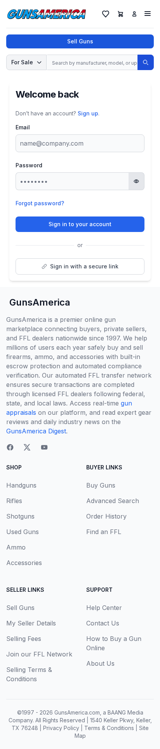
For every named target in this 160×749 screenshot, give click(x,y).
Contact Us (102, 623)
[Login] (134, 14)
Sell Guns (80, 41)
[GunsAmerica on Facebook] (10, 447)
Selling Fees (23, 638)
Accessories (24, 563)
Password (29, 165)
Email (23, 127)
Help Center (104, 608)
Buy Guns (100, 485)
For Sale (22, 62)
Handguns (21, 485)
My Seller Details (31, 623)
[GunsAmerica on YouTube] (44, 447)
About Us (100, 663)
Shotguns (20, 516)
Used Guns (22, 532)
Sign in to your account (80, 224)
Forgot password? (40, 203)
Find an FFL (103, 532)
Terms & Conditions (109, 728)
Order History (106, 516)
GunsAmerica (39, 302)
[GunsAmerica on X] (27, 447)
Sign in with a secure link (84, 266)
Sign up (88, 113)
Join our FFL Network (39, 654)
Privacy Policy (61, 728)
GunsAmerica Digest (36, 431)
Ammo (16, 547)
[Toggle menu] (147, 13)
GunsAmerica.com (77, 712)
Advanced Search (112, 501)
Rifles (14, 501)
